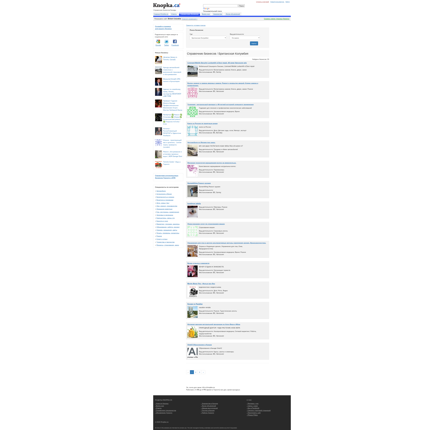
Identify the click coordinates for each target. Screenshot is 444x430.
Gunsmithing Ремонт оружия (199, 183)
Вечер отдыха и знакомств (198, 263)
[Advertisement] (280, 58)
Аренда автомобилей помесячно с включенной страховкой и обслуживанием (172, 70)
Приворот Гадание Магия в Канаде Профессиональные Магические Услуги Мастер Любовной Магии (172, 105)
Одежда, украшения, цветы (166, 230)
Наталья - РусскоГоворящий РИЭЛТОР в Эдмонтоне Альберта (172, 132)
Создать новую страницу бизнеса (276, 18)
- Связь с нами (252, 406)
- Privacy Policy (252, 415)
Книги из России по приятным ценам (202, 123)
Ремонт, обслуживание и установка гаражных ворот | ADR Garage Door (172, 153)
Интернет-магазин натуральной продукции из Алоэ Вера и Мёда (213, 324)
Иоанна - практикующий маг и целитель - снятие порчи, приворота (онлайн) (172, 143)
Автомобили (161, 191)
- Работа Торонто (207, 412)
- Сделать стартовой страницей (259, 410)
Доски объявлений (233, 14)
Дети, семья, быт (162, 203)
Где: (191, 34)
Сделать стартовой (262, 2)
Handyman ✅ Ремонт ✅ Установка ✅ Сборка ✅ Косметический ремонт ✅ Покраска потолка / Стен (172, 119)
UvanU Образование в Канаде (199, 344)
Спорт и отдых (161, 239)
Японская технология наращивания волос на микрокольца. (211, 163)
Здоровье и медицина (164, 215)
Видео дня (206, 14)
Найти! (254, 43)
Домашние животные (164, 209)
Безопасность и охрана (165, 197)
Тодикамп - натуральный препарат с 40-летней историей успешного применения (220, 104)
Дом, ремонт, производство (166, 206)
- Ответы (158, 408)
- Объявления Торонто (163, 412)
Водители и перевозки (164, 200)
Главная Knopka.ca (161, 14)
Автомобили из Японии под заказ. (201, 142)
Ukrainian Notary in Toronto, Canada (170, 58)
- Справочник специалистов (165, 410)
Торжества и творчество (165, 242)
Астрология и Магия (164, 194)
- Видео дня (159, 406)
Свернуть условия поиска (195, 25)
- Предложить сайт (254, 412)
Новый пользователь (277, 2)
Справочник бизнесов (189, 14)
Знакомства (217, 14)
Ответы (174, 14)
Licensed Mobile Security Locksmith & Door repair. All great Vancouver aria (217, 63)
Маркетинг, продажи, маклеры (168, 224)
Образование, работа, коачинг (168, 227)
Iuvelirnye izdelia (194, 203)
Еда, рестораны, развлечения (167, 212)
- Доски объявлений (208, 406)
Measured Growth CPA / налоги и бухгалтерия (172, 80)
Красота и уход (162, 221)
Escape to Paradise (195, 304)
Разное (159, 236)
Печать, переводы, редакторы (167, 233)
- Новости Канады (161, 403)
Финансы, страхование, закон (167, 245)
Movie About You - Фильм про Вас (201, 283)
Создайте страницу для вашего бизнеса (163, 27)
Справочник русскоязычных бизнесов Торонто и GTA (166, 176)
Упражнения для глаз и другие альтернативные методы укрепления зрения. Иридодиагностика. (226, 243)
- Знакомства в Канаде (209, 403)
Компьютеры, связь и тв (165, 218)
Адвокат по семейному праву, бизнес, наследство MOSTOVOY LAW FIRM (172, 92)
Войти (288, 2)
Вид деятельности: (237, 34)
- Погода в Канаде (208, 410)
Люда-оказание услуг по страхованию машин (206, 224)
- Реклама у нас (253, 403)
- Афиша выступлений (209, 408)
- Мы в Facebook (253, 408)
